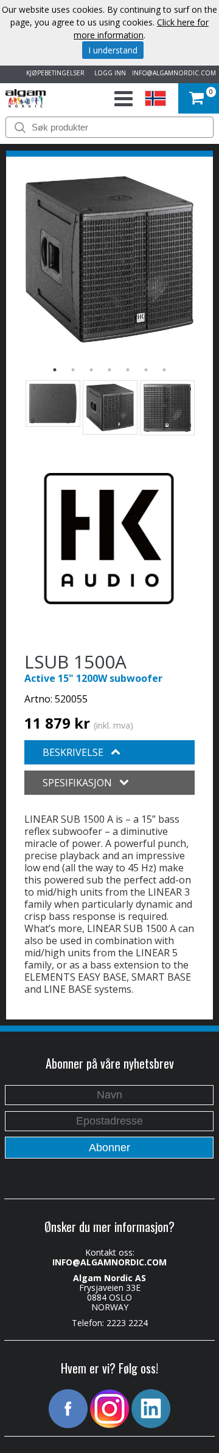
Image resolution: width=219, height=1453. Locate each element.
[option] (109, 259)
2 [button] (73, 370)
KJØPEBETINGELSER (54, 73)
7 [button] (164, 370)
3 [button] (91, 370)
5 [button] (128, 370)
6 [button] (146, 370)
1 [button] (55, 370)
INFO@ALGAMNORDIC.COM (174, 73)
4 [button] (109, 370)
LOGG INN (108, 73)
